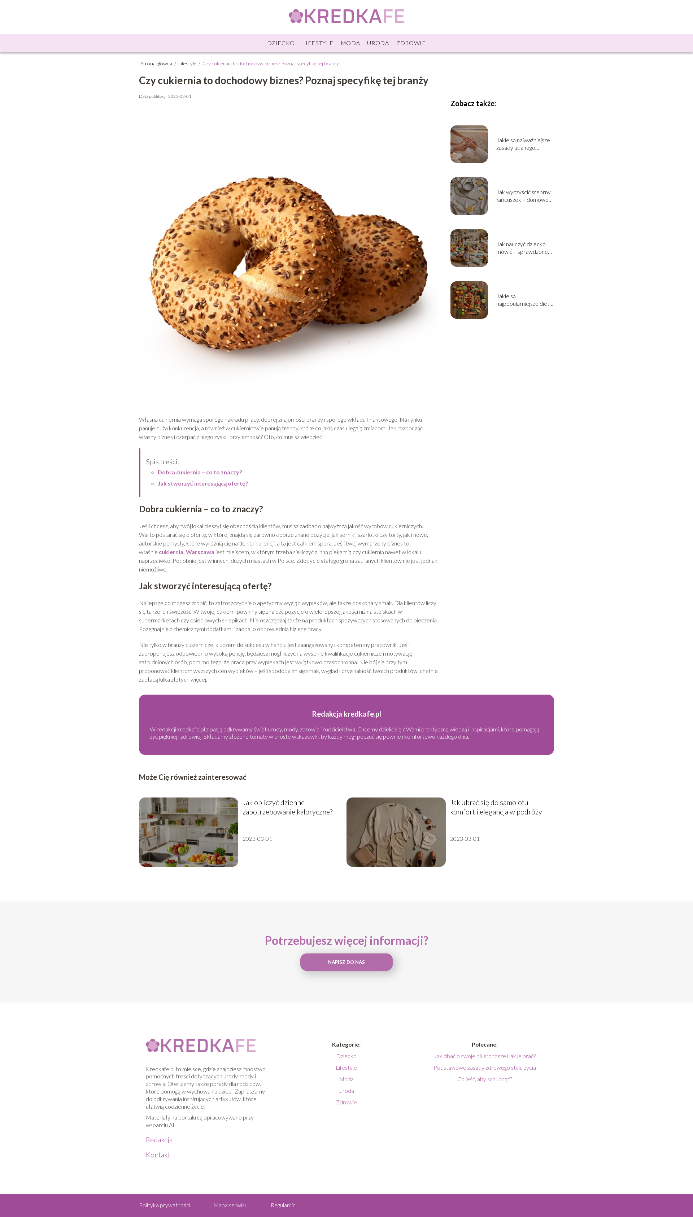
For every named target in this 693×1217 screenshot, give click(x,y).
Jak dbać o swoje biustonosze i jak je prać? (485, 1055)
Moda (350, 42)
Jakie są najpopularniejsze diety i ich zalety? (524, 300)
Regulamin (283, 1204)
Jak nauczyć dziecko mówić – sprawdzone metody (522, 248)
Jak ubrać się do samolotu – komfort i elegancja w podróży (496, 807)
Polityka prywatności (164, 1204)
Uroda (378, 42)
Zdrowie (411, 42)
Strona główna (157, 63)
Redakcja (159, 1139)
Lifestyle (317, 42)
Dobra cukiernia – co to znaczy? (200, 472)
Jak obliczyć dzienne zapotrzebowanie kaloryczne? (287, 807)
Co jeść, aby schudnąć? (484, 1078)
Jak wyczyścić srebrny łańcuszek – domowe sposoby (523, 196)
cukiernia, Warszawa (186, 551)
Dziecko (281, 42)
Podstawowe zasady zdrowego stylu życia (484, 1067)
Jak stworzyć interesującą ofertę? (203, 483)
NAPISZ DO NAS (346, 962)
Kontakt (158, 1154)
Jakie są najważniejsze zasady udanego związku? (523, 144)
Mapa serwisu (230, 1204)
